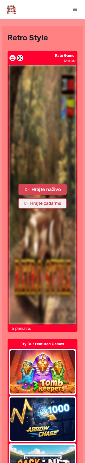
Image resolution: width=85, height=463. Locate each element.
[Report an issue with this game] (12, 58)
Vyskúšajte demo (42, 371)
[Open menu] (75, 9)
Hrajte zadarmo (45, 203)
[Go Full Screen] (20, 58)
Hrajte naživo (46, 189)
